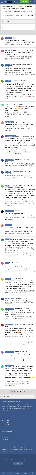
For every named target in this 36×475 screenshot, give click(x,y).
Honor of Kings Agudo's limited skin (19, 366)
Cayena (7, 94)
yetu (6, 358)
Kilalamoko (7, 342)
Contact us (7, 459)
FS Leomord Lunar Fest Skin (15, 80)
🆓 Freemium (5, 420)
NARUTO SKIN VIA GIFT (14, 278)
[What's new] (30, 2)
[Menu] (2, 1)
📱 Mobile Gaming (27, 165)
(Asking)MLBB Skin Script (17, 308)
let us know (9, 451)
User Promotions (6, 435)
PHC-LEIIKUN (8, 253)
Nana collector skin (14, 225)
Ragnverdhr (8, 72)
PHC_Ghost (7, 112)
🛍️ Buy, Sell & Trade (24, 44)
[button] (18, 457)
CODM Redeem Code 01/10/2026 (14, 104)
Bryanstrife (7, 381)
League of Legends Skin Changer (19, 136)
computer (7, 13)
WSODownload (8, 201)
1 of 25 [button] (13, 391)
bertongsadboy (9, 269)
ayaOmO (7, 149)
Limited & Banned (6, 437)
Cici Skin (12, 211)
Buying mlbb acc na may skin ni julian (19, 50)
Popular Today (5, 439)
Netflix (6, 217)
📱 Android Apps (6, 424)
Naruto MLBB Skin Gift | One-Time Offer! (19, 239)
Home (29, 459)
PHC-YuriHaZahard (9, 126)
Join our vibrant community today (10, 15)
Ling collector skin (14, 38)
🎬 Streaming (5, 422)
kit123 (6, 56)
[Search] (34, 2)
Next (18, 391)
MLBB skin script (12, 262)
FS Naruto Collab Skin (16, 298)
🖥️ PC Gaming (18, 153)
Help (25, 459)
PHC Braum (8, 163)
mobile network (27, 11)
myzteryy (7, 231)
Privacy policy (19, 459)
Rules (12, 459)
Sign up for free (22, 6)
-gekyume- (7, 42)
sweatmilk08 (8, 316)
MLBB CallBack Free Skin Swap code (20, 352)
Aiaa (6, 290)
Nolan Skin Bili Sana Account (17, 122)
